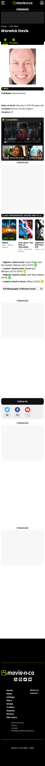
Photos (10, 714)
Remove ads (23, 9)
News (9, 693)
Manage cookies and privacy (22, 731)
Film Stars (14, 26)
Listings (10, 697)
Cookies (14, 728)
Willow (5, 242)
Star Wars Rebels (35, 275)
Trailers (10, 707)
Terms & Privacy (17, 723)
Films (9, 700)
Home (3, 26)
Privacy (14, 725)
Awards (10, 710)
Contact (34, 693)
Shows (9, 703)
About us (34, 690)
